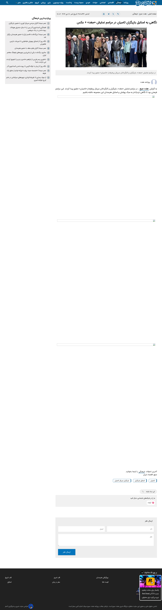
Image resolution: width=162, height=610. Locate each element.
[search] (7, 2)
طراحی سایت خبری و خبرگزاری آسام (16, 606)
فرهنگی (119, 2)
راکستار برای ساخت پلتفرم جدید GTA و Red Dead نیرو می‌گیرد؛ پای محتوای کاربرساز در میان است (150, 594)
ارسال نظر (66, 552)
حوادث (95, 2)
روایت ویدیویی (58, 2)
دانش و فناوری (28, 2)
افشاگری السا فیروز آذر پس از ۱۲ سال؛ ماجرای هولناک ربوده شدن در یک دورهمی (28, 29)
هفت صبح (144, 88)
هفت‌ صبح (143, 14)
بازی (49, 2)
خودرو (88, 2)
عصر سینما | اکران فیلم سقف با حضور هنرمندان (30, 48)
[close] (150, 572)
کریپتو (37, 2)
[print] (104, 14)
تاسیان (152, 480)
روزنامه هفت (145, 82)
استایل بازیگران (140, 480)
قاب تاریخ (8, 577)
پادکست (69, 2)
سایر (19, 2)
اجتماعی (103, 2)
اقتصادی (111, 2)
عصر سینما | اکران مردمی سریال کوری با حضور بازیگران (27, 23)
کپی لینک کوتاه (150, 491)
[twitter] (113, 14)
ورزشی (43, 2)
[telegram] (108, 14)
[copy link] (118, 14)
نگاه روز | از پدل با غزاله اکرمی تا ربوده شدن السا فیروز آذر (26, 66)
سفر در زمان (56, 582)
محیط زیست (79, 2)
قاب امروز (57, 577)
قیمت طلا (105, 582)
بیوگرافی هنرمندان (102, 577)
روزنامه (126, 2)
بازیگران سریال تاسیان (122, 480)
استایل (9, 582)
